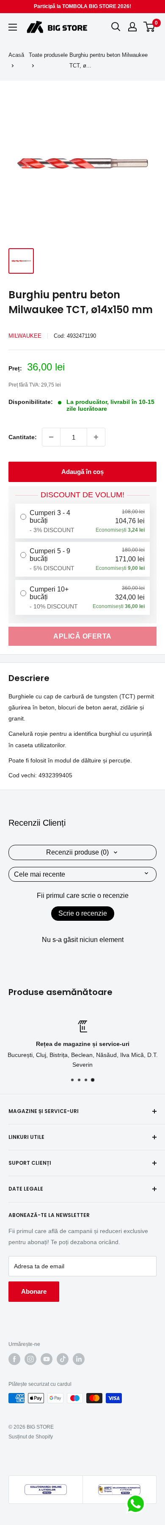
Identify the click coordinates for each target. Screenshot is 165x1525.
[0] (149, 27)
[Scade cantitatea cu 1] (51, 437)
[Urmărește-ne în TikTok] (63, 1359)
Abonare (34, 1291)
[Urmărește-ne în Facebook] (14, 1359)
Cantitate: (22, 437)
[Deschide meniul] (12, 27)
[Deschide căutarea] (116, 26)
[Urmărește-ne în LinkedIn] (79, 1359)
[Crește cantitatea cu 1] (96, 437)
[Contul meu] (132, 26)
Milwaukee (24, 336)
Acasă (16, 55)
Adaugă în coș (82, 471)
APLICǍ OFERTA (82, 636)
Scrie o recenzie (82, 913)
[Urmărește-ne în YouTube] (46, 1359)
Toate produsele (48, 55)
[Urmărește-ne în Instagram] (30, 1359)
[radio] (82, 521)
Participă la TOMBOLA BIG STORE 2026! (82, 6)
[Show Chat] (138, 1504)
